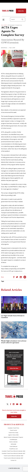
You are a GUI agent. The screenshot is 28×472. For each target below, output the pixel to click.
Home (2, 25)
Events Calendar (13, 442)
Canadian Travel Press (13, 428)
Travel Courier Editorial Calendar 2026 (13, 455)
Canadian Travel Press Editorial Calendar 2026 (13, 451)
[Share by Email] (24, 277)
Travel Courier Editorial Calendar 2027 (13, 458)
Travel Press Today (13, 432)
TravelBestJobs (13, 439)
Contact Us (13, 460)
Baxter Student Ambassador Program (13, 437)
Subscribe (21, 11)
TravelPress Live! (13, 448)
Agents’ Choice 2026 (13, 435)
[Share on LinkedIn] (21, 277)
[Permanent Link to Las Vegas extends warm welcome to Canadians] (14, 304)
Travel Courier (13, 430)
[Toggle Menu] (4, 19)
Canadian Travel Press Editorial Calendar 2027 (13, 453)
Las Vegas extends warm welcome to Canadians (12, 316)
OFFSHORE (13, 444)
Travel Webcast (13, 446)
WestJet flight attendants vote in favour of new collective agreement (13, 342)
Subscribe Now (14, 368)
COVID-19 (5, 25)
